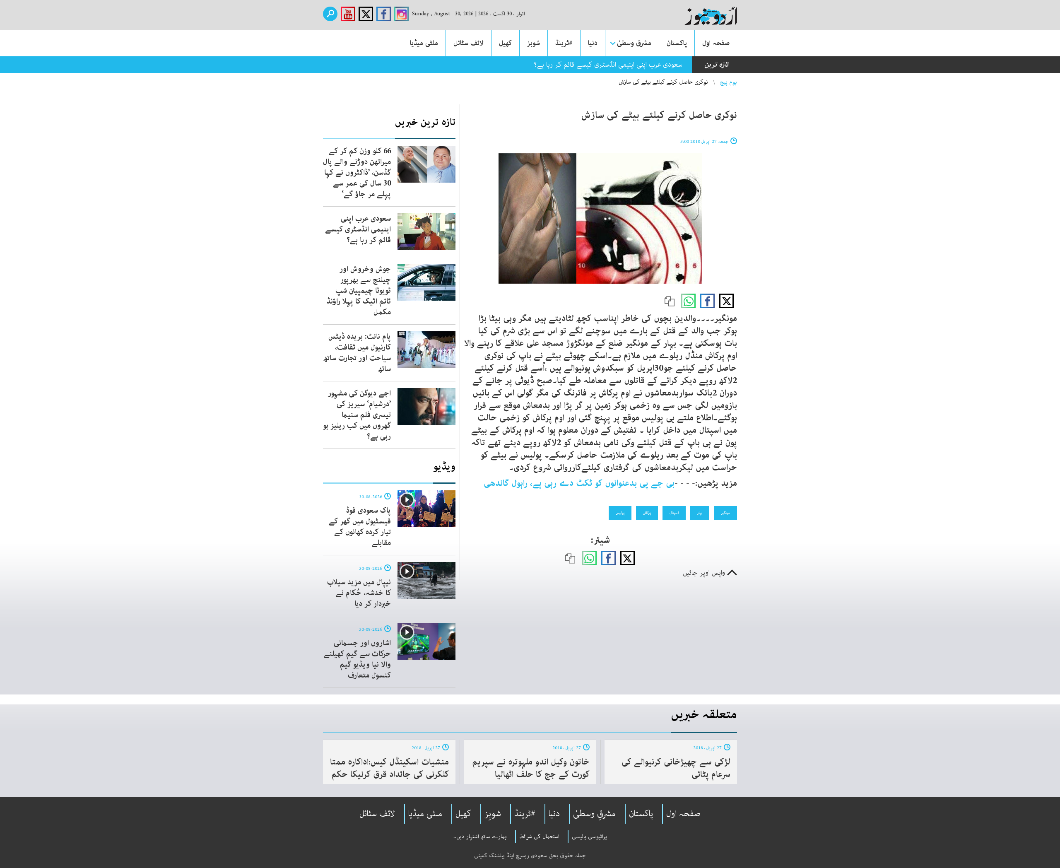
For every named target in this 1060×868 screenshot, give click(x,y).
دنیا (592, 43)
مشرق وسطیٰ (634, 43)
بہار (699, 513)
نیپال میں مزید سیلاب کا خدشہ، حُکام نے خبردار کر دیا (359, 593)
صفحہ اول (716, 43)
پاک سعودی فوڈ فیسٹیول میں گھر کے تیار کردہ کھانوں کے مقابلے (360, 527)
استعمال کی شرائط (539, 836)
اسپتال (674, 513)
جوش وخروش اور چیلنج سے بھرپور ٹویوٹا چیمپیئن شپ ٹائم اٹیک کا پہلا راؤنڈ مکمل (359, 290)
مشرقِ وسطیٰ (594, 813)
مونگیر (725, 513)
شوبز (533, 43)
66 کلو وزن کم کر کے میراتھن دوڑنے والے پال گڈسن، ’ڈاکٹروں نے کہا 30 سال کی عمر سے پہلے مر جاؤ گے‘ (357, 172)
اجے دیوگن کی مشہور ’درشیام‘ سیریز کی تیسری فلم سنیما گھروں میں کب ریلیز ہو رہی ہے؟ (357, 415)
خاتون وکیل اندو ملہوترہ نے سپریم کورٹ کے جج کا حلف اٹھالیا (531, 768)
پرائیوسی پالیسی (589, 836)
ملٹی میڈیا (424, 43)
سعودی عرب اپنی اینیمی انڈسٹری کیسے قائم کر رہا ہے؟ (608, 64)
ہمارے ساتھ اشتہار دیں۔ (480, 836)
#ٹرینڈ (564, 43)
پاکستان (677, 43)
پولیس (620, 513)
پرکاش (647, 513)
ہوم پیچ (728, 82)
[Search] (330, 14)
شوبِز (492, 813)
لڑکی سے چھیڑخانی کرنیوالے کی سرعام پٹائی (676, 768)
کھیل (505, 43)
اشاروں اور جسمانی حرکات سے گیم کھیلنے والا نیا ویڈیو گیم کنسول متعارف (357, 659)
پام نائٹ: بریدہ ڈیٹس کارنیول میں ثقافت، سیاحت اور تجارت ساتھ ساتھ (357, 353)
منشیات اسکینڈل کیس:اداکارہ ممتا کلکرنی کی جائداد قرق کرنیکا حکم (389, 768)
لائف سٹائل (468, 43)
